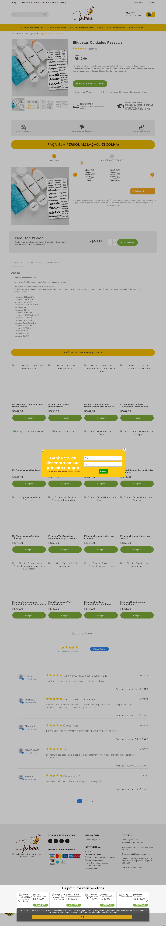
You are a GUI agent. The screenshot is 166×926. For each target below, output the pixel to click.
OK (82, 917)
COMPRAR (40, 905)
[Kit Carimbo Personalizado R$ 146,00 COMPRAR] (125, 906)
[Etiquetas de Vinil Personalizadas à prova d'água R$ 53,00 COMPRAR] (59, 906)
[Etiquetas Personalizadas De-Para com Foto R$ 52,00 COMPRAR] (92, 906)
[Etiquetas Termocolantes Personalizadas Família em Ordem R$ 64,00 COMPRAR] (26, 906)
